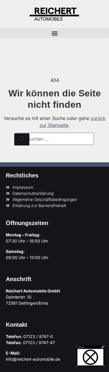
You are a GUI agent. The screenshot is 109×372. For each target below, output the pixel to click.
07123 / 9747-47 (39, 342)
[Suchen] (21, 139)
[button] (54, 33)
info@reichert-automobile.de (33, 359)
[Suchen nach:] (54, 139)
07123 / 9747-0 (38, 336)
